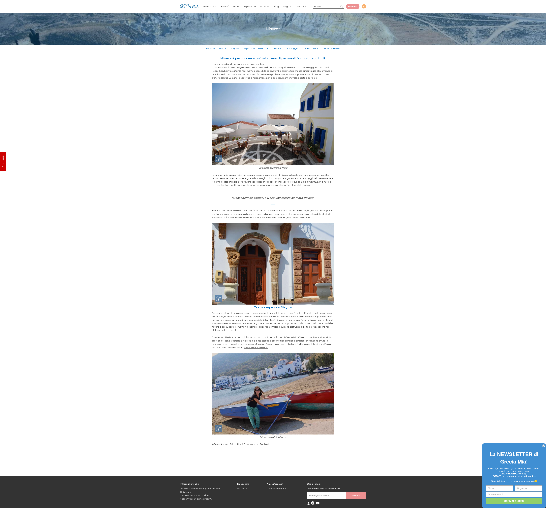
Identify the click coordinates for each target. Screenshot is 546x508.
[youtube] (318, 503)
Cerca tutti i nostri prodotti (194, 495)
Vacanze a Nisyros (216, 48)
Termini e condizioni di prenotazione (200, 488)
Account (301, 6)
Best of (225, 6)
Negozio (287, 6)
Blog (276, 6)
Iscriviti (356, 495)
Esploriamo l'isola (253, 48)
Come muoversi (331, 48)
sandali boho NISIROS (256, 347)
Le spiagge (291, 48)
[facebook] (313, 503)
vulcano (238, 64)
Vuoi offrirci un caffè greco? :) (196, 499)
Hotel (236, 6)
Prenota (352, 6)
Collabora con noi (277, 488)
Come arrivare (310, 48)
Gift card (242, 488)
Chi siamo (185, 492)
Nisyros (235, 48)
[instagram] (309, 503)
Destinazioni (210, 6)
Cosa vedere (274, 48)
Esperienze (250, 6)
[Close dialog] (543, 445)
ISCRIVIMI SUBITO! (514, 501)
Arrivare (264, 6)
